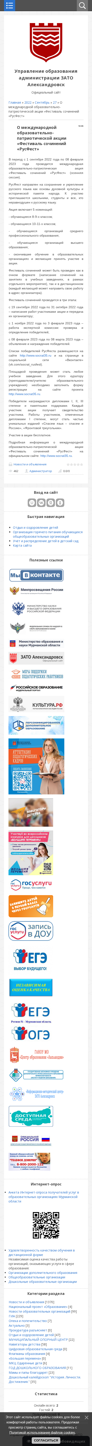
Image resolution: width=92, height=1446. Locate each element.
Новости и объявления (30, 464)
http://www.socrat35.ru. (25, 394)
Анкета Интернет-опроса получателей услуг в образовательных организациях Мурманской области (43, 1196)
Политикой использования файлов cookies (42, 1432)
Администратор (40, 471)
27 (54, 102)
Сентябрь (42, 102)
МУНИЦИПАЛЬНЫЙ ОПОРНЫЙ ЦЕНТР (38, 1339)
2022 (27, 102)
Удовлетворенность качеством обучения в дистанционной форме (41, 1252)
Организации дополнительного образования (42, 1273)
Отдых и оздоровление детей (31, 1335)
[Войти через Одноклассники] (60, 502)
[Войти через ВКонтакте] (41, 502)
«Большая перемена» (25, 1358)
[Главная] (46, 61)
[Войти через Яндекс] (50, 502)
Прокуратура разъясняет (28, 1330)
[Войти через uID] (32, 502)
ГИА (12, 1316)
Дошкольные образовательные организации (42, 1281)
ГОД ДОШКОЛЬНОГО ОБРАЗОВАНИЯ (37, 1368)
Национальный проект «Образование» (38, 1307)
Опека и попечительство (28, 1321)
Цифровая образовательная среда (35, 1349)
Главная (14, 102)
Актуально (17, 1325)
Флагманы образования (27, 1354)
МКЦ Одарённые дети (25, 1363)
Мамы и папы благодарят (28, 1372)
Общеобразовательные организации (36, 1277)
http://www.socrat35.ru (35, 355)
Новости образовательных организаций (39, 1311)
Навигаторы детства (24, 1344)
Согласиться (46, 1440)
